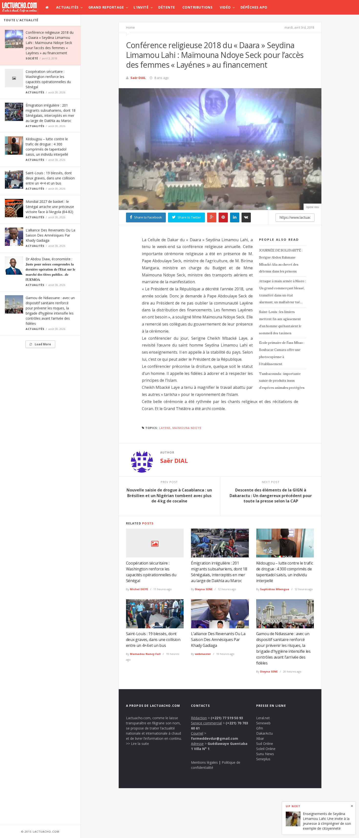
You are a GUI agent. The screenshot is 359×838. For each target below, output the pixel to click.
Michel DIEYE (139, 589)
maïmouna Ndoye (186, 428)
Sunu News (265, 753)
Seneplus (263, 759)
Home (130, 27)
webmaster (203, 654)
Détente (166, 7)
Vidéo (225, 7)
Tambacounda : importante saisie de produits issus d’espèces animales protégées (282, 381)
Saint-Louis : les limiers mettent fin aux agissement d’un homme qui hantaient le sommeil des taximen (280, 322)
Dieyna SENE (203, 589)
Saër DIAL (138, 78)
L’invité (141, 7)
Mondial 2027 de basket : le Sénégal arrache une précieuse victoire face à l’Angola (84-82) (50, 206)
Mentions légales (204, 762)
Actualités (67, 7)
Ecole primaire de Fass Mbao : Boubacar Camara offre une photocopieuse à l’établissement (281, 353)
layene (165, 428)
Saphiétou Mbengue (274, 589)
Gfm (259, 728)
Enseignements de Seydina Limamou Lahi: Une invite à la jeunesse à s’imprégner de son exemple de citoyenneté (327, 821)
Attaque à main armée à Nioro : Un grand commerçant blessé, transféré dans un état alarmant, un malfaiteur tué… (282, 291)
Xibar (260, 738)
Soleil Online (265, 748)
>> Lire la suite (137, 743)
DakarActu (264, 733)
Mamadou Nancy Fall (145, 654)
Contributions (197, 7)
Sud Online (264, 743)
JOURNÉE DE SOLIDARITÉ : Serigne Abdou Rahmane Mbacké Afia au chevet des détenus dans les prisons (280, 260)
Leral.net (263, 718)
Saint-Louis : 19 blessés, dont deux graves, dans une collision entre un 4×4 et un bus (50, 178)
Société (32, 58)
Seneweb (263, 723)
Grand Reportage (106, 7)
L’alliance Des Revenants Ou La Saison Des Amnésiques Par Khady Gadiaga (50, 235)
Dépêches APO (254, 7)
